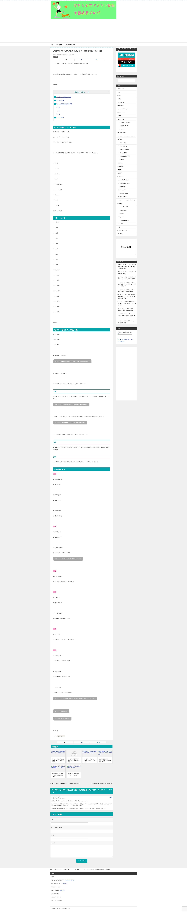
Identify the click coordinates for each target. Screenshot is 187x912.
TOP (61, 869)
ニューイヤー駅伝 (124, 206)
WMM (119, 95)
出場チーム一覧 (60, 100)
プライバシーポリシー (70, 44)
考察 (119, 227)
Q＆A (119, 92)
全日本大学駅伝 (123, 210)
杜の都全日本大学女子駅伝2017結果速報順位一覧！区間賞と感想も (71, 404)
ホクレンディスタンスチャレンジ (127, 136)
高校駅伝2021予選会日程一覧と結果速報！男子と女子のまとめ (89, 760)
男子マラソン (121, 176)
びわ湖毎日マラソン (124, 179)
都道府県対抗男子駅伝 (125, 220)
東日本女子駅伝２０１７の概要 (63, 97)
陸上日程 (120, 233)
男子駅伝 (120, 203)
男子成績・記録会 (122, 196)
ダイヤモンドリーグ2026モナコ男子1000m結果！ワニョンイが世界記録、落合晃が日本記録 (127, 296)
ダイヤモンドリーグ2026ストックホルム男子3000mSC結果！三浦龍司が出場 (127, 315)
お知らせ (120, 98)
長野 (59, 110)
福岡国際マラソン (124, 193)
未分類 (119, 169)
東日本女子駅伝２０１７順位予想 (64, 103)
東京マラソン (123, 129)
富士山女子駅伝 (123, 152)
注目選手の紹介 (60, 117)
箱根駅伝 (122, 217)
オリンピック (121, 105)
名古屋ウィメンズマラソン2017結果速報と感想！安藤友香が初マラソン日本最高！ (75, 698)
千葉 (59, 107)
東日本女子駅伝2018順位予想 (62, 718)
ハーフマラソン (121, 112)
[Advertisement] (93, 32)
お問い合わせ (59, 44)
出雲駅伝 (122, 213)
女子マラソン (121, 119)
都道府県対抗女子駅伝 (125, 156)
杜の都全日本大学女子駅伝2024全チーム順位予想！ (73, 774)
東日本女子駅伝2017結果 (61, 711)
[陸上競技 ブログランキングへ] (125, 335)
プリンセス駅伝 (123, 146)
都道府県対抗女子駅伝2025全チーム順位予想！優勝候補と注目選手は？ (105, 760)
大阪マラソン (123, 186)
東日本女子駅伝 (61, 736)
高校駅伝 (122, 159)
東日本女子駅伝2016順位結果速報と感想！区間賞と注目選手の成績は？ (72, 361)
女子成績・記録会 (122, 132)
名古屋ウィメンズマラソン (126, 122)
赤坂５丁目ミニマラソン (123, 230)
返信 (111, 797)
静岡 (59, 114)
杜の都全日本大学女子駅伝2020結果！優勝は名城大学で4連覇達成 (58, 775)
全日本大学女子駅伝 (124, 149)
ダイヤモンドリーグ (122, 109)
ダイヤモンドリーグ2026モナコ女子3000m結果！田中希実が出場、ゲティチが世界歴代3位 (127, 284)
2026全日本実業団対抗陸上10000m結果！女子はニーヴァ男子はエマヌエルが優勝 (127, 303)
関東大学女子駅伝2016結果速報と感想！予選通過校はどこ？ (74, 760)
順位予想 (65, 883)
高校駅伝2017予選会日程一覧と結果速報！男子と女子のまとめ (70, 422)
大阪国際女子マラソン (125, 125)
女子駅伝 (55, 56)
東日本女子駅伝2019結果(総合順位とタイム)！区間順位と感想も (58, 760)
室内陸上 (120, 163)
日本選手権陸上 (121, 166)
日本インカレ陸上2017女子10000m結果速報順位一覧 (68, 558)
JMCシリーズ (121, 88)
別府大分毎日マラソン (125, 183)
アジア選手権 (121, 102)
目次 (52, 44)
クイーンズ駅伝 (123, 142)
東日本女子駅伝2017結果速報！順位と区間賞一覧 (101, 783)
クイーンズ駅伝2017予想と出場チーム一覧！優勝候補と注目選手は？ (66, 783)
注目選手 (120, 173)
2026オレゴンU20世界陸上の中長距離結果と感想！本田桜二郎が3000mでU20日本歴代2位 (127, 266)
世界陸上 (120, 115)
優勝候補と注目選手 (70, 880)
